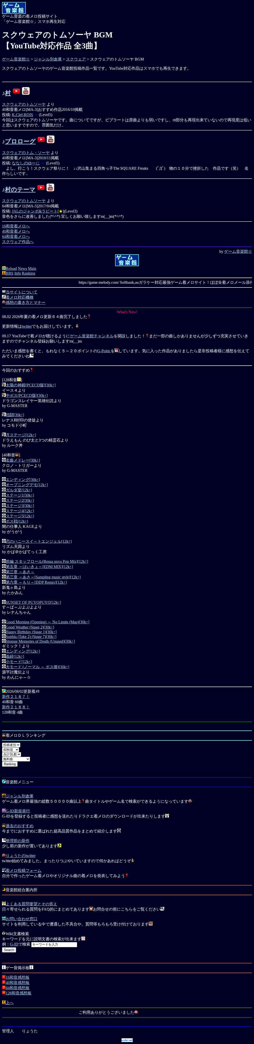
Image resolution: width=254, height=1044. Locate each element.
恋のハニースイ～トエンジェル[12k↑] (39, 541)
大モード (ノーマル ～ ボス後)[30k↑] (37, 667)
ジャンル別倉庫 (48, 59)
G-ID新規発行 (18, 811)
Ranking (28, 273)
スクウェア (76, 59)
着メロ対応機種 (19, 297)
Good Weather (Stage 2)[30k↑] (30, 627)
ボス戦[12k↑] (17, 521)
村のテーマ (20, 189)
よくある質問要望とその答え (31, 904)
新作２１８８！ (16, 707)
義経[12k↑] (15, 656)
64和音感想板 (18, 988)
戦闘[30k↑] (15, 415)
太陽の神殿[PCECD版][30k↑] (31, 385)
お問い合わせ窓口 (21, 919)
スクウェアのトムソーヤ (24, 104)
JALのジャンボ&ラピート (35, 211)
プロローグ (20, 141)
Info (17, 273)
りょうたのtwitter (20, 856)
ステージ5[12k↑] (20, 516)
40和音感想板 (18, 983)
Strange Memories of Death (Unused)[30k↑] (40, 641)
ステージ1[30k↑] (20, 495)
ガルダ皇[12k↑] (19, 490)
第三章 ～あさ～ (20, 572)
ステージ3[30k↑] (20, 506)
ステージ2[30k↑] (20, 500)
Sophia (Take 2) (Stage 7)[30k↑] (31, 636)
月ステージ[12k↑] (21, 435)
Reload (11, 268)
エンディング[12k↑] (23, 651)
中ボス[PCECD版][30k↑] (27, 395)
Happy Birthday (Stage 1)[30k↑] (31, 632)
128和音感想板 (19, 993)
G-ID (14, 944)
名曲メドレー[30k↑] (23, 460)
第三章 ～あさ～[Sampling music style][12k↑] (43, 577)
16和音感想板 (18, 977)
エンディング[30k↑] (23, 479)
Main (32, 268)
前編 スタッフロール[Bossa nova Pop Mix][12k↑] (47, 561)
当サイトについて (21, 292)
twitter (27, 326)
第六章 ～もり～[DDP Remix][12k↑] (36, 582)
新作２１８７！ (16, 697)
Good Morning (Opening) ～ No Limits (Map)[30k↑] (47, 622)
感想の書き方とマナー (25, 302)
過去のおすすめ (19, 826)
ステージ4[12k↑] (20, 511)
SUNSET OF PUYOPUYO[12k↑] (33, 602)
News (22, 268)
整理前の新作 (18, 841)
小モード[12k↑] (19, 662)
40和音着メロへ (16, 231)
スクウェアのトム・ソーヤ (26, 153)
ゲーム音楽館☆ (16, 59)
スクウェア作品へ (18, 242)
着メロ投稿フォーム (23, 870)
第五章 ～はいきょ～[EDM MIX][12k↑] (39, 567)
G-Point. (104, 351)
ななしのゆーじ (26, 163)
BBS (9, 273)
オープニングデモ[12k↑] (27, 485)
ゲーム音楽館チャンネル (92, 336)
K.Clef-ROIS (22, 115)
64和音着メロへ (16, 236)
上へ (10, 1003)
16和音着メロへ (16, 226)
